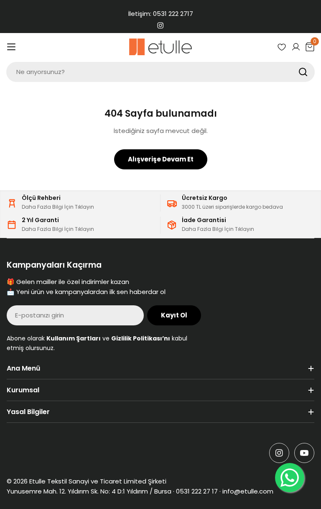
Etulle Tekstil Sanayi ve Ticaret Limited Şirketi (97, 481)
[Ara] (303, 72)
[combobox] (160, 72)
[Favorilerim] (281, 46)
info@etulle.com (247, 491)
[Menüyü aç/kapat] (11, 47)
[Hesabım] (296, 46)
